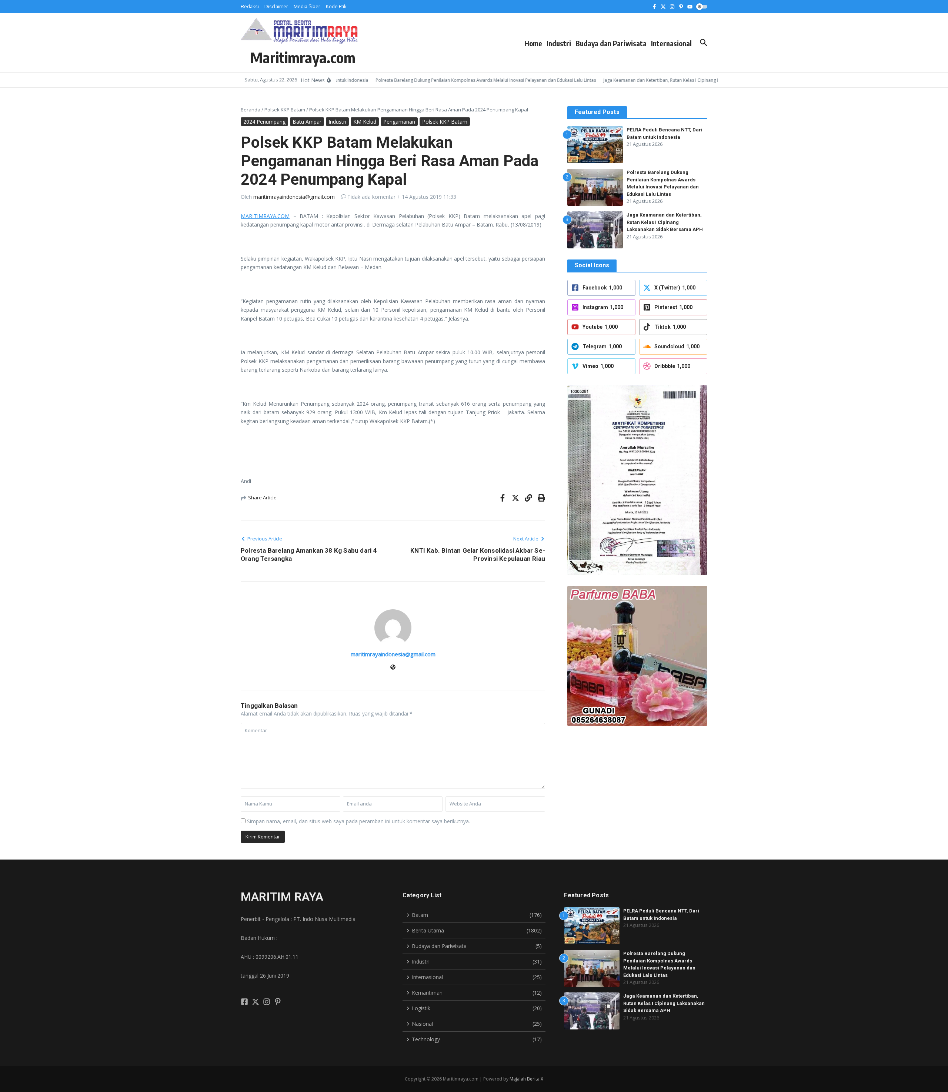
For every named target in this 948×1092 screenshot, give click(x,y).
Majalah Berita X (526, 1079)
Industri (559, 43)
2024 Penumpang (264, 121)
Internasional (671, 43)
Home (533, 43)
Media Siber (307, 6)
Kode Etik (336, 6)
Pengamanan (399, 121)
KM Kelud (364, 121)
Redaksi (250, 6)
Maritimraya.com (303, 57)
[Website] (392, 667)
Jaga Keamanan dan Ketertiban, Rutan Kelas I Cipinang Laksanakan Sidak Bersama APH (665, 222)
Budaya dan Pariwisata (611, 43)
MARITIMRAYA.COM (265, 216)
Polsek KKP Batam (284, 109)
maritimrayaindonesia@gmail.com (294, 196)
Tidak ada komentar (371, 196)
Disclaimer (276, 6)
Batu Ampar (307, 121)
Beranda (250, 109)
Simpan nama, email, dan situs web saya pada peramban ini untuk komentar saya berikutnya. (358, 821)
